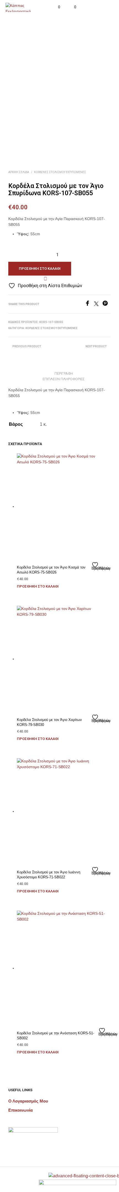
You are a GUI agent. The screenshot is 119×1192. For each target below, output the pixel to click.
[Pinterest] (106, 304)
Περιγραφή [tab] (64, 373)
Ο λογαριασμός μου (28, 1101)
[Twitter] (98, 304)
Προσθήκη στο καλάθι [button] (38, 586)
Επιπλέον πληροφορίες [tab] (64, 379)
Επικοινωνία (20, 1110)
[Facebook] (89, 304)
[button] (55, 7)
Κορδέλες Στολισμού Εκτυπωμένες (60, 172)
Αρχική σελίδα (18, 172)
